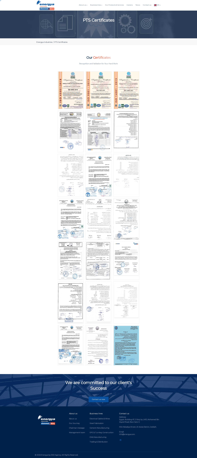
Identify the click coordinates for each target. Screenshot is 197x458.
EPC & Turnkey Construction (101, 433)
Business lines (95, 5)
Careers (130, 5)
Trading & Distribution (99, 442)
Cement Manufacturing (99, 428)
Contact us (147, 5)
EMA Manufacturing (98, 437)
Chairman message (77, 428)
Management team (77, 433)
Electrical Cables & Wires (100, 419)
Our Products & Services (114, 5)
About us (82, 5)
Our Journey (74, 423)
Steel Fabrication (97, 423)
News (138, 5)
